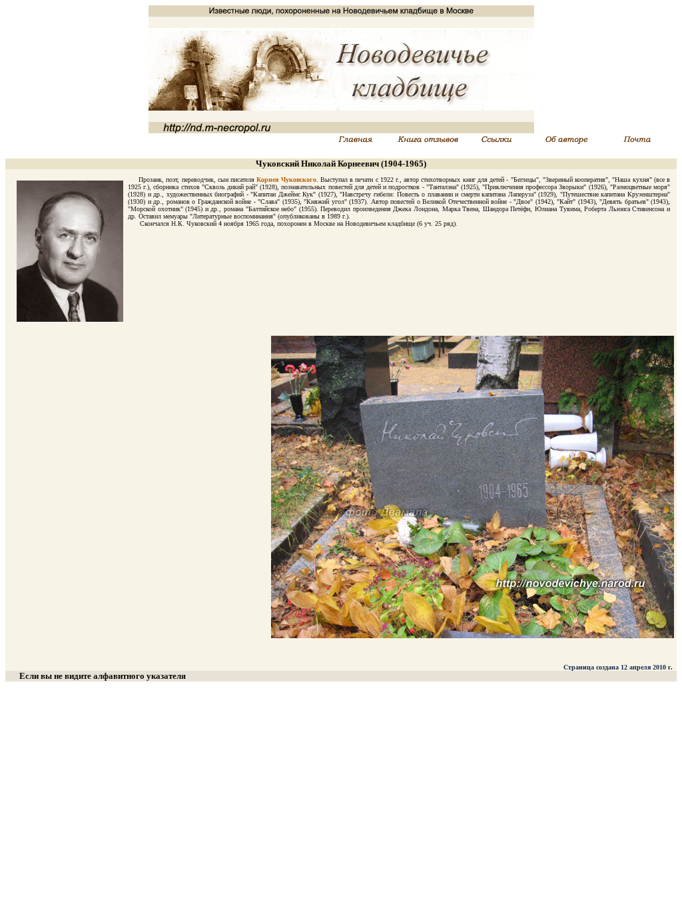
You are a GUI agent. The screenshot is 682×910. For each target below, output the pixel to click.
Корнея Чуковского (286, 179)
